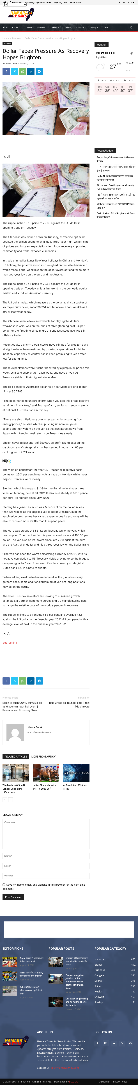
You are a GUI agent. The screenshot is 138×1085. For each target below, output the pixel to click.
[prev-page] (5, 799)
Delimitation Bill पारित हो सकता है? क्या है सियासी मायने (116, 215)
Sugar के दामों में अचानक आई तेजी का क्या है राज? (115, 159)
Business (16, 38)
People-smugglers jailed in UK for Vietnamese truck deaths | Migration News (75, 981)
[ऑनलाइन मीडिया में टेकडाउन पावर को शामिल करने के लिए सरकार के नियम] (56, 962)
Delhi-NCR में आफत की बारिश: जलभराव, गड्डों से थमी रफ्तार (115, 178)
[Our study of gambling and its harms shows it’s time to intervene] (56, 1002)
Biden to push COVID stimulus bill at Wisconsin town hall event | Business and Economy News (22, 706)
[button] (131, 27)
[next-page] (10, 799)
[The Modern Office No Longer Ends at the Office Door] (16, 773)
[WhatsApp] (22, 71)
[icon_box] (76, 3)
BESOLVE (73, 1081)
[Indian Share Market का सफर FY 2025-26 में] (46, 773)
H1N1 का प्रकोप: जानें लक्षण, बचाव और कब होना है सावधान (116, 168)
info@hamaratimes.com (65, 1067)
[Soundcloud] (114, 1043)
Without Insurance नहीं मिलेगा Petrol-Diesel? (116, 206)
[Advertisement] (86, 14)
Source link (10, 642)
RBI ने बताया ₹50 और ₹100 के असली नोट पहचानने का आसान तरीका (116, 196)
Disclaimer (104, 1081)
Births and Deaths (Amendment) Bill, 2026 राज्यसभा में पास (115, 187)
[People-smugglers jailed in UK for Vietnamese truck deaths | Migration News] (56, 979)
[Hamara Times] (21, 14)
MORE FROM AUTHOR (43, 756)
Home (6, 38)
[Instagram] (124, 3)
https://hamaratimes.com (39, 732)
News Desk (11, 63)
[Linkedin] (30, 71)
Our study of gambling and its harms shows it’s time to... (77, 1001)
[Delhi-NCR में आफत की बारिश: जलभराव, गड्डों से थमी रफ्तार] (10, 991)
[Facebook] (120, 3)
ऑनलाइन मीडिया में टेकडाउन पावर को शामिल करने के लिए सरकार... (77, 961)
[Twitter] (128, 3)
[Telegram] (39, 71)
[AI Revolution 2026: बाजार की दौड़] (76, 773)
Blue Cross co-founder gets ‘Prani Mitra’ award (69, 704)
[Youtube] (132, 3)
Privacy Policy (120, 1081)
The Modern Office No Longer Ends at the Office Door (14, 789)
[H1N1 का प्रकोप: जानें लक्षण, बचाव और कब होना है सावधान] (10, 976)
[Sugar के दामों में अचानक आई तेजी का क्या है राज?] (10, 962)
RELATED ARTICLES (16, 756)
